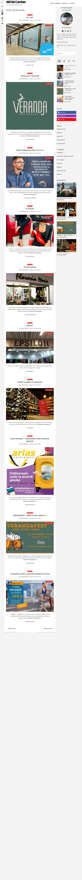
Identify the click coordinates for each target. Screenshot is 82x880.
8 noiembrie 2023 (61, 219)
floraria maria (32, 315)
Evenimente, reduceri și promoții (65, 156)
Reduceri (30, 571)
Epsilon (30, 325)
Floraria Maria (30, 267)
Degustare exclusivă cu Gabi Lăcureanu (65, 217)
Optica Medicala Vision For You (30, 150)
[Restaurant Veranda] (30, 106)
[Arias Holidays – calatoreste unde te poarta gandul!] (30, 471)
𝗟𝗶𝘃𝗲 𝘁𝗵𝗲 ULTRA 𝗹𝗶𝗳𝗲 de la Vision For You (70, 74)
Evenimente (30, 512)
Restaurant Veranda (30, 76)
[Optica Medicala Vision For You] (30, 172)
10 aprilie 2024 (60, 200)
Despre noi (65, 3)
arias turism (32, 504)
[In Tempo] (30, 230)
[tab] (59, 61)
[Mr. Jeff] (30, 39)
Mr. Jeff (30, 17)
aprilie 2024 (60, 136)
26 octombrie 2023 (61, 237)
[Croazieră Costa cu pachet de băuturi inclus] (30, 596)
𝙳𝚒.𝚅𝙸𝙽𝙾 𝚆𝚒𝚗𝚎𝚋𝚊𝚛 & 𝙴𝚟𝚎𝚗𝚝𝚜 (70, 66)
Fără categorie (61, 160)
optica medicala (32, 198)
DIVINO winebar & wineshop (30, 382)
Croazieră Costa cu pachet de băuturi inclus (30, 574)
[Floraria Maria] (30, 289)
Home (52, 3)
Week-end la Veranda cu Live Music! (64, 198)
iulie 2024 (59, 132)
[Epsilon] (30, 347)
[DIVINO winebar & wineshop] (30, 404)
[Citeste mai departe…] (29, 61)
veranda (32, 139)
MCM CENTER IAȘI (61, 170)
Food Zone (59, 163)
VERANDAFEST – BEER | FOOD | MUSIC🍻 (30, 515)
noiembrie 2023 (61, 140)
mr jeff (32, 65)
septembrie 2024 (61, 129)
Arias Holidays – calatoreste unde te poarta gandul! (29, 439)
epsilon (32, 371)
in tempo (32, 256)
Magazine (58, 3)
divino (31, 428)
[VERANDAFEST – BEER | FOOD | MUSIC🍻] (30, 537)
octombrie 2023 (61, 143)
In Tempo (30, 208)
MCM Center (16, 2)
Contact (71, 3)
